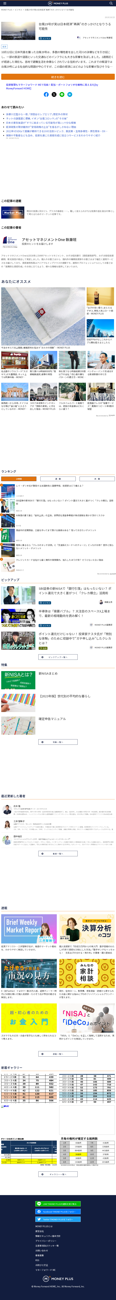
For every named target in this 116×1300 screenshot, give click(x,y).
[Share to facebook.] (46, 94)
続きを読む (58, 77)
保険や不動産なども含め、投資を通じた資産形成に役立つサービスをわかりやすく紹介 (53, 135)
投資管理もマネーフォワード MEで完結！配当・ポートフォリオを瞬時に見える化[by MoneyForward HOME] (52, 86)
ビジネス (18, 9)
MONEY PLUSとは (43, 1226)
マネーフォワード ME (45, 1269)
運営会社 (39, 1231)
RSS (37, 1260)
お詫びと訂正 (41, 1265)
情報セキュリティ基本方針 (48, 1235)
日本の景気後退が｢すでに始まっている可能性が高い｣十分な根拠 (41, 122)
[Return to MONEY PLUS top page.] (58, 3)
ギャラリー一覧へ (58, 1174)
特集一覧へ (58, 742)
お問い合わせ (41, 1250)
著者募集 (39, 1255)
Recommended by (102, 416)
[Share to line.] (62, 94)
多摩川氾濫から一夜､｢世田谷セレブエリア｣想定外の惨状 (37, 114)
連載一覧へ (58, 1054)
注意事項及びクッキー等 (47, 1245)
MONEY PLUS (6, 9)
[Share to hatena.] (69, 94)
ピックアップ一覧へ (58, 657)
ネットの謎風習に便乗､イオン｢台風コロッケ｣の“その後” (37, 118)
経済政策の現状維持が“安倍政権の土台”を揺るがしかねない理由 (41, 127)
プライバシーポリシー (45, 1240)
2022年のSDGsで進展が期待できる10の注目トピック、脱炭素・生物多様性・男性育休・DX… (57, 131)
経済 (4, 46)
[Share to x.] (54, 94)
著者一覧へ (58, 853)
